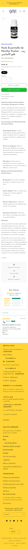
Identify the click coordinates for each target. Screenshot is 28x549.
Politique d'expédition (9, 487)
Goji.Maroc (13, 380)
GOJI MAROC (9, 538)
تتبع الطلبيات (6, 459)
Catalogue (6, 419)
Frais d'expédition (5, 66)
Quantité (3, 76)
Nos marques (7, 503)
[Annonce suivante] (25, 3)
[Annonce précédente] (3, 3)
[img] (6, 319)
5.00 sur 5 (18, 293)
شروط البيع (6, 491)
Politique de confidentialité (11, 477)
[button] (3, 11)
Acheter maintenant (14, 90)
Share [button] (4, 257)
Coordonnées (15, 545)
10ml (4, 72)
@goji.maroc (14, 377)
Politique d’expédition (21, 543)
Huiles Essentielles (6, 44)
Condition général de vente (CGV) (13, 484)
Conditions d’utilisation (9, 543)
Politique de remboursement (11, 480)
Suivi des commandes (9, 456)
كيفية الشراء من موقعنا (9, 463)
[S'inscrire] (23, 515)
